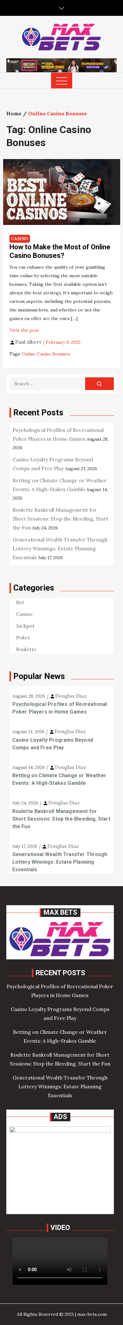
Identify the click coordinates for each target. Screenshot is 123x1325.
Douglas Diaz (71, 696)
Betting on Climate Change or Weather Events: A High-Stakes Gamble (59, 779)
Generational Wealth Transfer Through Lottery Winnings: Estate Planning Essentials (60, 548)
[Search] (99, 383)
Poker (23, 637)
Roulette (26, 649)
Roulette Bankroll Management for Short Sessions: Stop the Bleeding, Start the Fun (60, 519)
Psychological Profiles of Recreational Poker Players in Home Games (59, 708)
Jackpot (25, 626)
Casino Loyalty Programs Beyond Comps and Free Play (52, 744)
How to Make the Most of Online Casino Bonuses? (59, 251)
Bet (20, 602)
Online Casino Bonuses (46, 354)
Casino (19, 238)
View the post (24, 330)
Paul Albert (28, 342)
